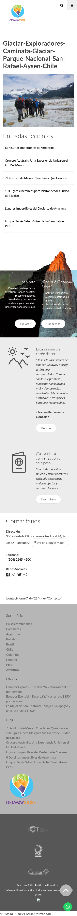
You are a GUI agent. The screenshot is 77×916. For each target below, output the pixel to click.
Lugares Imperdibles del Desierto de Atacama (35, 208)
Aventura (12, 670)
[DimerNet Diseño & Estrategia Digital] (38, 899)
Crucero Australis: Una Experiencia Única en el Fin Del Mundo (37, 744)
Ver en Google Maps (50, 542)
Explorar (25, 323)
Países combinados (19, 624)
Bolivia (10, 639)
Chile (9, 649)
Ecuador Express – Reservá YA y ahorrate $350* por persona (38, 689)
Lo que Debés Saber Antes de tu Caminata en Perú (36, 764)
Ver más (46, 428)
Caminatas (13, 629)
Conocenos (53, 323)
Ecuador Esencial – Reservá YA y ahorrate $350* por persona (38, 698)
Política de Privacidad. (47, 885)
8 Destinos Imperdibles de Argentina (29, 147)
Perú (9, 664)
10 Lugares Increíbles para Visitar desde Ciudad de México (38, 735)
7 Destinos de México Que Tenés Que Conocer (36, 178)
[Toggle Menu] (72, 5)
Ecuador (11, 659)
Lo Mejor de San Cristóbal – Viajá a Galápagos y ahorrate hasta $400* (38, 708)
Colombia (12, 654)
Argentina (13, 634)
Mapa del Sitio (25, 885)
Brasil (10, 644)
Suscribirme (48, 499)
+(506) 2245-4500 (18, 559)
